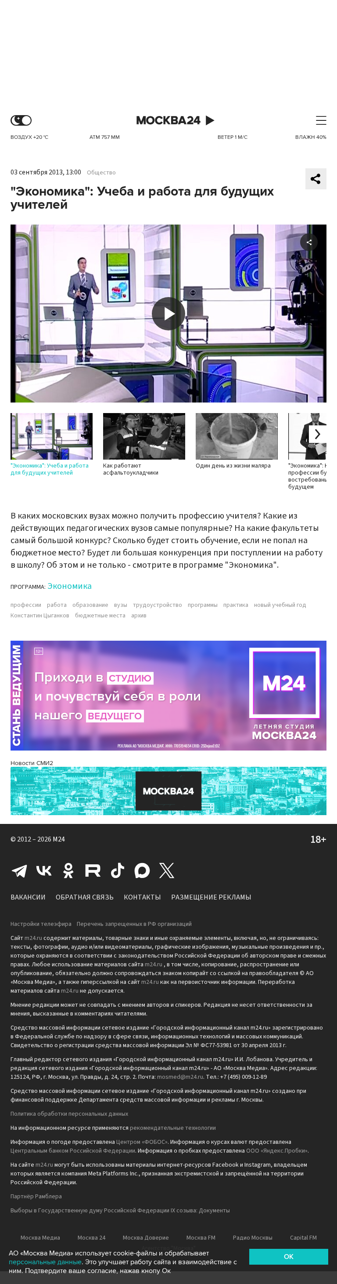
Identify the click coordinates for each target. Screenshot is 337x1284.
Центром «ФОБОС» (142, 1142)
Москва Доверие (146, 1237)
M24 (59, 839)
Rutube (93, 870)
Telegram (19, 870)
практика (235, 605)
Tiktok (117, 870)
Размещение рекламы (211, 897)
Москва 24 (168, 121)
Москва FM (200, 1237)
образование (90, 605)
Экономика (69, 586)
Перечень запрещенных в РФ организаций (134, 924)
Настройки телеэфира (41, 924)
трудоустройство (157, 605)
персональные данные (45, 1262)
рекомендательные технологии (173, 1128)
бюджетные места (100, 616)
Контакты (142, 897)
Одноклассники (68, 870)
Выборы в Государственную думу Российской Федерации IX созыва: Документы (120, 1210)
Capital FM (303, 1237)
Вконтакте (44, 870)
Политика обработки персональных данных (69, 1114)
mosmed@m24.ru (180, 1077)
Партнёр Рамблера (36, 1196)
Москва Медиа (40, 1237)
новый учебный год (280, 605)
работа (57, 605)
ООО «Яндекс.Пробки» (277, 1150)
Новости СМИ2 (32, 763)
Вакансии (28, 897)
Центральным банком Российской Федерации (73, 1150)
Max (142, 870)
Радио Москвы (252, 1237)
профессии (26, 605)
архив (139, 616)
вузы (120, 605)
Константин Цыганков (40, 616)
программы (203, 605)
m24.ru (33, 938)
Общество (101, 172)
